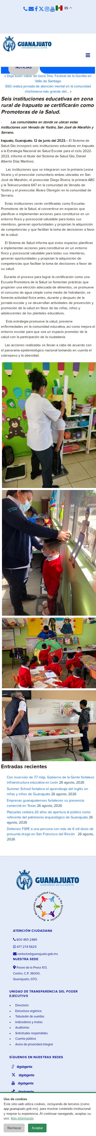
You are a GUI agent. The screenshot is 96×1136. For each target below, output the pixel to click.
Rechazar (14, 1128)
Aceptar (37, 1128)
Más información (22, 1118)
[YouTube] (52, 9)
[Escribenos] (31, 9)
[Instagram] (47, 9)
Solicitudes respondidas (31, 1033)
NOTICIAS (24, 67)
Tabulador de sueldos (29, 1016)
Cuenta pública (25, 1038)
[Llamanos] (25, 9)
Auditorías (22, 1027)
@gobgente (24, 1067)
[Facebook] (36, 9)
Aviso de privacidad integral (34, 1044)
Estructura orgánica (28, 1011)
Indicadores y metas (29, 1022)
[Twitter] (41, 9)
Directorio (22, 1005)
